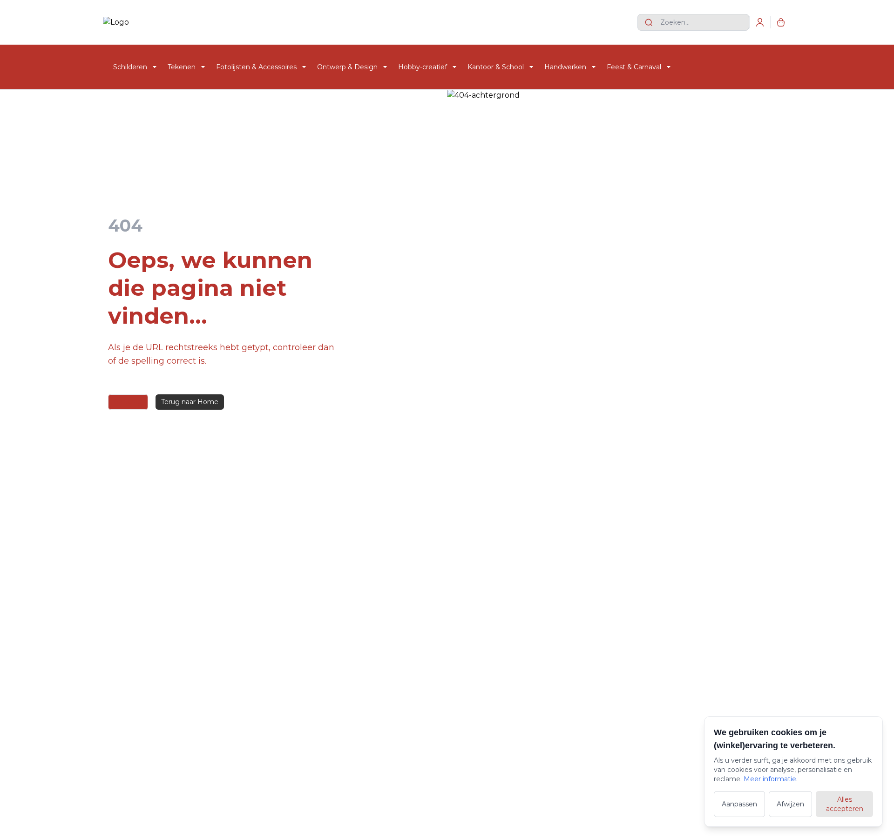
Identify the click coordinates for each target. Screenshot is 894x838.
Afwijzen (790, 804)
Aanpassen (739, 804)
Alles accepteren (844, 804)
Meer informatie (770, 779)
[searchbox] (693, 22)
